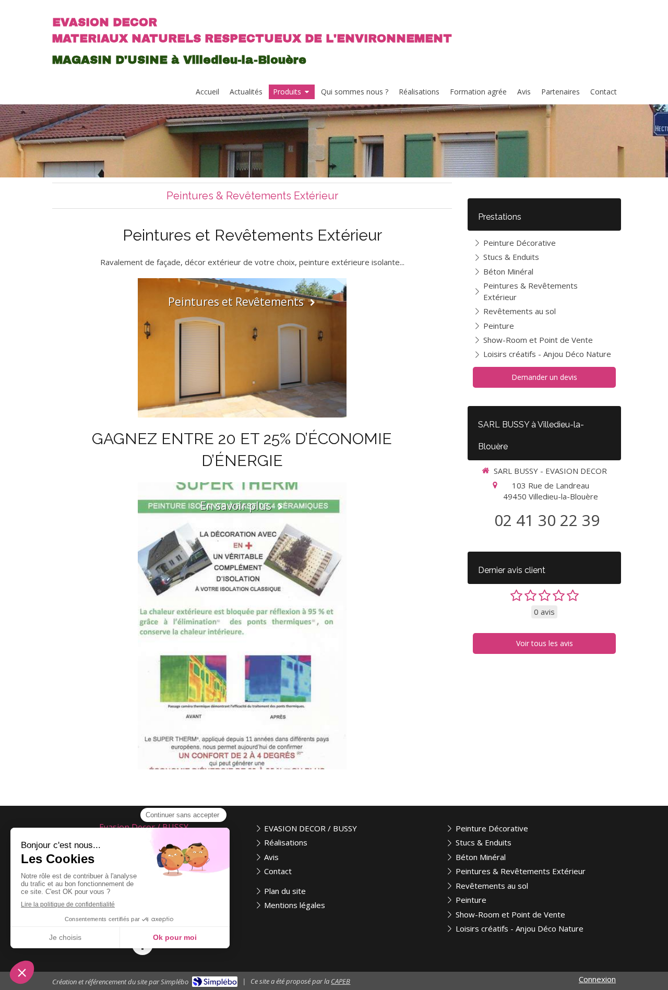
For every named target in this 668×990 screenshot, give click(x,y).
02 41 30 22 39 (547, 520)
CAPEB (340, 981)
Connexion (597, 979)
